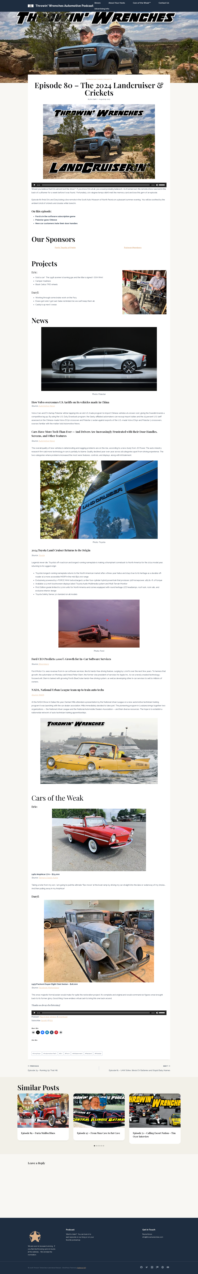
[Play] (34, 185)
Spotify (44, 1020)
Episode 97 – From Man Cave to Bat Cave (98, 1133)
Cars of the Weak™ (142, 3)
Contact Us (164, 3)
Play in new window (48, 1017)
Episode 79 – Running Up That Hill (43, 1068)
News (100, 79)
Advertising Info (101, 9)
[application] (99, 185)
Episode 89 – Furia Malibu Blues (38, 1133)
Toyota (42, 555)
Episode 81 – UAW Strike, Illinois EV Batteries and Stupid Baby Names (139, 1068)
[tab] (94, 1145)
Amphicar (37, 1053)
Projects (108, 79)
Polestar (98, 1053)
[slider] (162, 185)
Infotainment (77, 1053)
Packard (88, 1053)
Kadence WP (81, 1268)
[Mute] (157, 185)
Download (62, 1017)
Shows (97, 3)
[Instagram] (152, 1267)
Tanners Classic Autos (48, 878)
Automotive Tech (49, 1053)
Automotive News (46, 441)
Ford (67, 1053)
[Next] (176, 1119)
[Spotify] (162, 1267)
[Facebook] (141, 1267)
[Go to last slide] (21, 1119)
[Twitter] (146, 1267)
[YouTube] (168, 1267)
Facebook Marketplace (49, 988)
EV (60, 1053)
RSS (51, 1020)
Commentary (91, 79)
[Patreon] (157, 1267)
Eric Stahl (93, 99)
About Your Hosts (117, 3)
